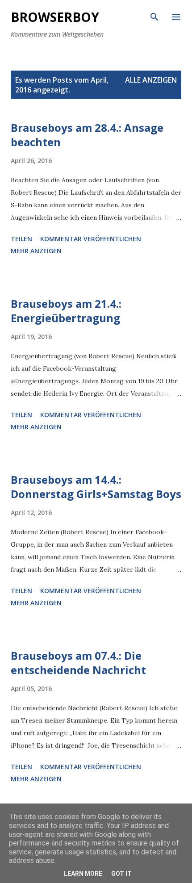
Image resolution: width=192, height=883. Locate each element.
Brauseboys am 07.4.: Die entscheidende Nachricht (78, 662)
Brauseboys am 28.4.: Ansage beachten (87, 134)
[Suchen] (154, 16)
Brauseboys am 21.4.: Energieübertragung (66, 310)
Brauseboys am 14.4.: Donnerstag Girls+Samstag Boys (96, 486)
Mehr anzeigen (36, 251)
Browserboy (55, 16)
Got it (121, 873)
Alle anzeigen (151, 80)
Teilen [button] (21, 238)
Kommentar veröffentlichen (90, 238)
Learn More (83, 873)
